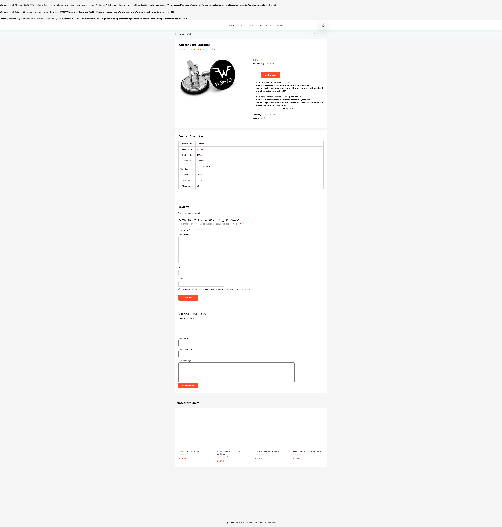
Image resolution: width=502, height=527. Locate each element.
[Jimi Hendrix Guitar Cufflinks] (270, 432)
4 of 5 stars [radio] (202, 230)
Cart (251, 25)
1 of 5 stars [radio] (192, 230)
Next (323, 33)
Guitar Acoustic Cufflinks (190, 451)
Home (231, 25)
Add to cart (270, 75)
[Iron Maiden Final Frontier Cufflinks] (232, 432)
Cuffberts (265, 118)
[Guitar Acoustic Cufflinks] (194, 432)
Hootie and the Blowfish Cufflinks (307, 451)
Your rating (184, 230)
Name (181, 267)
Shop (241, 25)
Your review (184, 234)
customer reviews (196, 49)
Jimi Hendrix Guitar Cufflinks (267, 451)
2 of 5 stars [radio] (195, 230)
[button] (323, 25)
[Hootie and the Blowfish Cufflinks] (308, 432)
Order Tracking (264, 25)
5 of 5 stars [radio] (205, 230)
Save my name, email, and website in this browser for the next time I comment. (216, 289)
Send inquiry (188, 385)
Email (181, 278)
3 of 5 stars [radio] (199, 230)
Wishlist (279, 25)
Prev (316, 33)
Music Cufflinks (188, 34)
